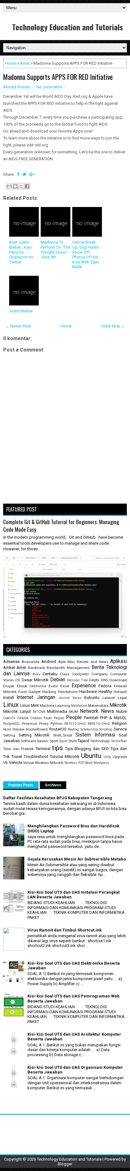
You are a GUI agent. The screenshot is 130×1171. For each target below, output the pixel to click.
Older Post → (113, 326)
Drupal (8, 686)
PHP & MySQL (113, 717)
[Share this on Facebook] (18, 174)
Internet (25, 697)
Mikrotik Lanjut (17, 711)
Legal (122, 697)
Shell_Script (62, 735)
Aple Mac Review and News (83, 661)
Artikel (9, 667)
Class (64, 674)
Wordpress (101, 763)
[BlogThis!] (15, 186)
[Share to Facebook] (27, 186)
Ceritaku (50, 673)
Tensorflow (119, 741)
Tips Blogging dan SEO (87, 748)
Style (72, 741)
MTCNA (39, 712)
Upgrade (120, 756)
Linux (11, 704)
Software (28, 741)
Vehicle (15, 762)
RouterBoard (37, 729)
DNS (104, 680)
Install (8, 697)
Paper (48, 718)
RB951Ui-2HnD (99, 724)
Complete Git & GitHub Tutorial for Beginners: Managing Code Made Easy (61, 525)
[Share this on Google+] (32, 174)
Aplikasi (118, 661)
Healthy (105, 691)
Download (118, 680)
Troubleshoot (36, 756)
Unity (107, 757)
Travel (16, 756)
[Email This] (9, 186)
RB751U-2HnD (75, 724)
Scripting (105, 729)
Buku (36, 674)
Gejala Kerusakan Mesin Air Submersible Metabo (76, 859)
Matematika (98, 705)
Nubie (121, 711)
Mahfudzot (79, 706)
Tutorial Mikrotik (65, 756)
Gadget (34, 691)
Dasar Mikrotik (35, 679)
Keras (77, 698)
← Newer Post (18, 326)
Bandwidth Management (68, 667)
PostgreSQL (11, 724)
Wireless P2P (74, 763)
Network (89, 711)
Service (120, 729)
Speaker (43, 741)
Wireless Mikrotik (49, 762)
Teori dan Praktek (18, 749)
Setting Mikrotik (34, 735)
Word (88, 763)
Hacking (49, 691)
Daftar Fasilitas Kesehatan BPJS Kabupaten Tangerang (57, 797)
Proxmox (29, 723)
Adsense (11, 661)
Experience (84, 686)
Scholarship (89, 729)
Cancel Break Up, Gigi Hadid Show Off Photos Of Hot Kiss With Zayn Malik (85, 254)
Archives (53, 785)
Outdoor (36, 718)
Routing (73, 729)
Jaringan (46, 697)
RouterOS (58, 729)
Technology (100, 741)
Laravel (109, 697)
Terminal (42, 748)
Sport (54, 741)
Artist (25, 63)
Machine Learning (55, 705)
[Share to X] (21, 186)
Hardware (88, 691)
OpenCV (9, 718)
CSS (17, 680)
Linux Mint (29, 705)
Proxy (44, 723)
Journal (64, 698)
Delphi (94, 680)
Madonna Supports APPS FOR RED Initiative (58, 76)
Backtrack (36, 667)
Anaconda (30, 661)
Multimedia (57, 711)
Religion (119, 723)
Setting (9, 735)
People (74, 717)
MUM (73, 711)
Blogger (65, 1164)
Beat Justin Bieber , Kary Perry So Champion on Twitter (21, 252)
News (107, 711)
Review (19, 729)
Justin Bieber (21, 311)
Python (56, 723)
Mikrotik (118, 705)
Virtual (28, 762)
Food (22, 691)
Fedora (104, 685)
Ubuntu (91, 756)
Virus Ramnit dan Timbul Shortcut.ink (64, 930)
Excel (64, 686)
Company (100, 674)
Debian (57, 680)
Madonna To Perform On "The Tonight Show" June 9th (55, 249)
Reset (7, 729)
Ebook (22, 686)
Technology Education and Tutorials (67, 27)
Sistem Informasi (95, 735)
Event (53, 686)
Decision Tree (77, 680)
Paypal (59, 718)
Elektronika (37, 686)
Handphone (68, 691)
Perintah (91, 717)
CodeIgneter (80, 674)
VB (5, 762)
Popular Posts (20, 785)
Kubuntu (91, 697)
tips (57, 748)
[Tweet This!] (24, 174)
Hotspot (120, 691)
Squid (63, 741)
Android (48, 661)
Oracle (22, 718)
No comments (49, 87)
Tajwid (83, 740)
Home (10, 63)
